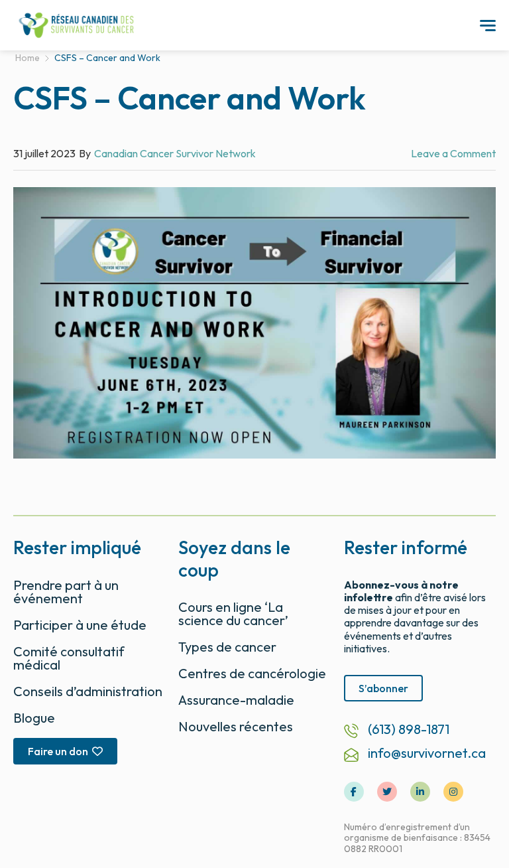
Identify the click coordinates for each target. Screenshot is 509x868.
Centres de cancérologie (252, 673)
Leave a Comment (453, 153)
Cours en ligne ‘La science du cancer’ (233, 613)
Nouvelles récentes (235, 726)
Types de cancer (227, 646)
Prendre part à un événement (66, 592)
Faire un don (58, 751)
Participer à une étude (79, 624)
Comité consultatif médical (69, 658)
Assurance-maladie (236, 699)
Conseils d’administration (87, 691)
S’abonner (383, 688)
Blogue (34, 717)
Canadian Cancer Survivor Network (175, 153)
